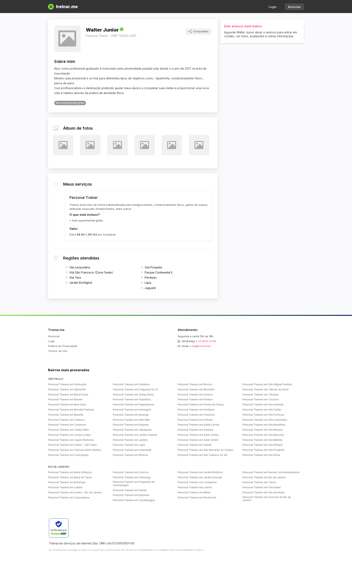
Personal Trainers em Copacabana (68, 497)
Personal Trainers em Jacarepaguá (134, 500)
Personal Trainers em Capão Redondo (71, 439)
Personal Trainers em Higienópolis (133, 404)
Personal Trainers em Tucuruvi (260, 399)
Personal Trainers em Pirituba (195, 419)
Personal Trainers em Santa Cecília (198, 424)
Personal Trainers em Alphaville (67, 389)
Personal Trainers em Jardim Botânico (200, 472)
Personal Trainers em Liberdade (132, 449)
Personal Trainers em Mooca (195, 384)
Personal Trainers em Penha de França (201, 404)
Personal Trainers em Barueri (65, 399)
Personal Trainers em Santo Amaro (198, 434)
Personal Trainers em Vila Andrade (263, 404)
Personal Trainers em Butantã (65, 414)
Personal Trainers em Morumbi (196, 389)
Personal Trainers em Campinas (67, 424)
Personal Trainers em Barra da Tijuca (70, 477)
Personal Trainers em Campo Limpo (69, 434)
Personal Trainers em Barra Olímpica (69, 472)
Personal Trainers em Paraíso (195, 399)
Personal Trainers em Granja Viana (133, 394)
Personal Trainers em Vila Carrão (261, 409)
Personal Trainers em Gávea (130, 490)
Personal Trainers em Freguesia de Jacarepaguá (134, 483)
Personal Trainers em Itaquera (131, 424)
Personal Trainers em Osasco (195, 394)
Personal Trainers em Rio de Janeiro (264, 477)
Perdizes (151, 277)
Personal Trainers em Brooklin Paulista (71, 409)
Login (273, 7)
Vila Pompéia (153, 267)
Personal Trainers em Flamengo (132, 477)
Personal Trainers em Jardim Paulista (135, 434)
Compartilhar (201, 31)
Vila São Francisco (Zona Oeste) (91, 272)
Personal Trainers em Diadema (131, 384)
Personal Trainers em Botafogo (67, 482)
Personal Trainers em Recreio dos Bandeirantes (271, 472)
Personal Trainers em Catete (65, 487)
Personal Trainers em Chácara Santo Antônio (74, 449)
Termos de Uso (57, 350)
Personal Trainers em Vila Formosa (263, 414)
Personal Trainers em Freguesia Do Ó (135, 389)
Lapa (148, 282)
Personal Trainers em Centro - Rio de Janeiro (75, 492)
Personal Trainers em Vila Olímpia (262, 444)
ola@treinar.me (201, 346)
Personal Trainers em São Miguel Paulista (267, 384)
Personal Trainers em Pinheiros (196, 414)
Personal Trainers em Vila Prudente (263, 449)
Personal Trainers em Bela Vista (67, 404)
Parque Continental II (158, 272)
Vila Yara (75, 277)
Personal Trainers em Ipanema (131, 495)
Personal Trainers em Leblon (195, 487)
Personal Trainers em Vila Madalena (263, 424)
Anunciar (294, 7)
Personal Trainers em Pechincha (197, 497)
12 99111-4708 (207, 341)
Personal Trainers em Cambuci (66, 419)
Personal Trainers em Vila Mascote (263, 434)
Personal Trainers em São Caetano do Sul (202, 454)
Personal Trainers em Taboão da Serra (265, 389)
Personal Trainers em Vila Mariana (262, 429)
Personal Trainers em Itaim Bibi (131, 419)
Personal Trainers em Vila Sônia (261, 454)
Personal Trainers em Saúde (194, 444)
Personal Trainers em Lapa (129, 444)
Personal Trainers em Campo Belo (68, 429)
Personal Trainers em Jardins (130, 439)
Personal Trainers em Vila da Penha (263, 492)
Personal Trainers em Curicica (130, 472)
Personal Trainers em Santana (195, 429)
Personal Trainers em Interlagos (132, 409)
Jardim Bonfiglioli (80, 282)
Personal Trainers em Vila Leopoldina (264, 419)
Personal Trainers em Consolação (68, 454)
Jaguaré (150, 288)
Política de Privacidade (62, 346)
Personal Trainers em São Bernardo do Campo (205, 449)
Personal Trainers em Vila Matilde (262, 439)
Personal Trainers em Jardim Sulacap (200, 477)
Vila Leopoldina (79, 267)
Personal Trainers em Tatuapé (260, 394)
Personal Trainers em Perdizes (196, 409)
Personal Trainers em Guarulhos (132, 399)
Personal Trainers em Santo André (198, 439)
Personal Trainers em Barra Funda (68, 394)
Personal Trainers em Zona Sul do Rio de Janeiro (266, 499)
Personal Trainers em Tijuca (259, 482)
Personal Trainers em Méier (194, 492)
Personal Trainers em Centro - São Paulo (72, 444)
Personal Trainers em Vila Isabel (261, 487)
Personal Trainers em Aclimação (67, 384)
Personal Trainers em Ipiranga (130, 414)
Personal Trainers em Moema (130, 454)
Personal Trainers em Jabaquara (132, 429)
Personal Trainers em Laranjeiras (197, 482)
